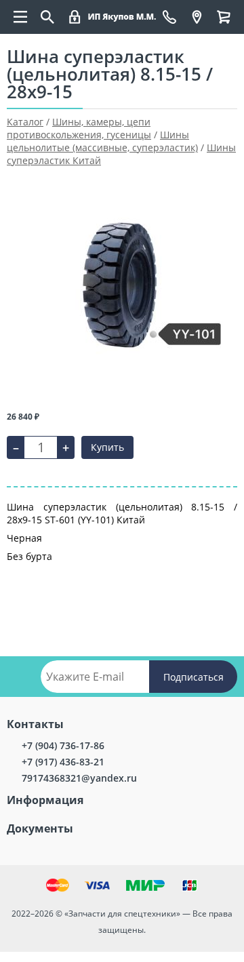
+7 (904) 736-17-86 (63, 745)
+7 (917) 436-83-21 (63, 761)
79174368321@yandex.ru (79, 777)
